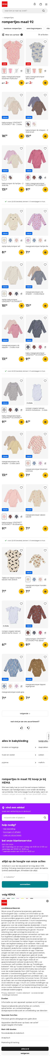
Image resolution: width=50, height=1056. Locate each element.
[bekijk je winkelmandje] (40, 4)
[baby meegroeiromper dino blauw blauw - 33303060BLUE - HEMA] (16, 70)
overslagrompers (34, 28)
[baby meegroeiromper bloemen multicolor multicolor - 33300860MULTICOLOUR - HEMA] (4, 70)
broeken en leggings (10, 747)
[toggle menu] (46, 4)
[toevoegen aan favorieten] (21, 42)
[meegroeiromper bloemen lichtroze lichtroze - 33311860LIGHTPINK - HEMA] (16, 240)
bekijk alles (43, 741)
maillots (41, 762)
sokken (41, 755)
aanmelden (25, 884)
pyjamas (5, 762)
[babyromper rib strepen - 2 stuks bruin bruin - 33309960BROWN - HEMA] (28, 124)
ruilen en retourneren (12, 835)
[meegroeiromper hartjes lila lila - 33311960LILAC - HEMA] (28, 240)
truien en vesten (8, 755)
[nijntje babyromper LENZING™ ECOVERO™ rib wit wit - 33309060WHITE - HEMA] (4, 293)
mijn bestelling (9, 829)
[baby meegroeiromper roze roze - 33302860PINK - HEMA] (10, 70)
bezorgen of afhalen (12, 832)
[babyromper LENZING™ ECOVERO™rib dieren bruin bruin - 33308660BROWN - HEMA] (34, 177)
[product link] (13, 52)
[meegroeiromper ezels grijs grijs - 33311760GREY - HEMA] (10, 240)
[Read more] (25, 798)
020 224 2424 (7, 844)
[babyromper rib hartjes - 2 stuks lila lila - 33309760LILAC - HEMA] (34, 124)
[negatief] (28, 728)
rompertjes (9, 17)
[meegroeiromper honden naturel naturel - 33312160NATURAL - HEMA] (28, 579)
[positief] (21, 728)
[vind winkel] (44, 817)
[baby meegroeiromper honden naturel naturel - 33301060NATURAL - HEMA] (40, 70)
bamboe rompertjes (13, 28)
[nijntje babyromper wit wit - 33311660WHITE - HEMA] (4, 240)
